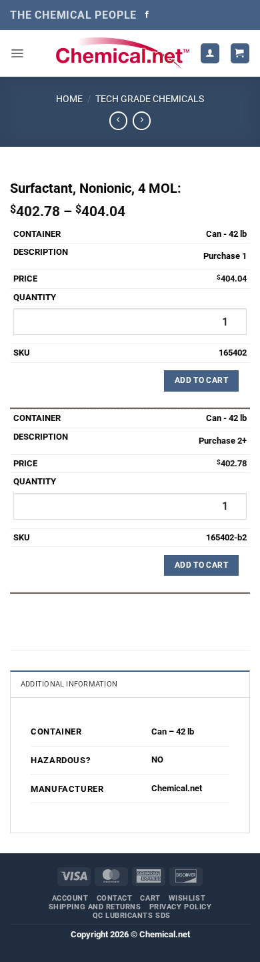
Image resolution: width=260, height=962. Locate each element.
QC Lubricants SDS (132, 915)
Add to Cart (201, 380)
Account (70, 898)
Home (69, 98)
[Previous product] (142, 120)
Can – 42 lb (172, 732)
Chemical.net (176, 788)
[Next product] (118, 120)
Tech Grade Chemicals (149, 98)
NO (157, 760)
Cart (150, 898)
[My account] (210, 53)
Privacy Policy (180, 907)
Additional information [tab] (69, 684)
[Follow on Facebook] (147, 15)
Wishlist (187, 898)
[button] (17, 53)
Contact (115, 898)
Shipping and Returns (95, 907)
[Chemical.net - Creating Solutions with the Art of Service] (122, 53)
